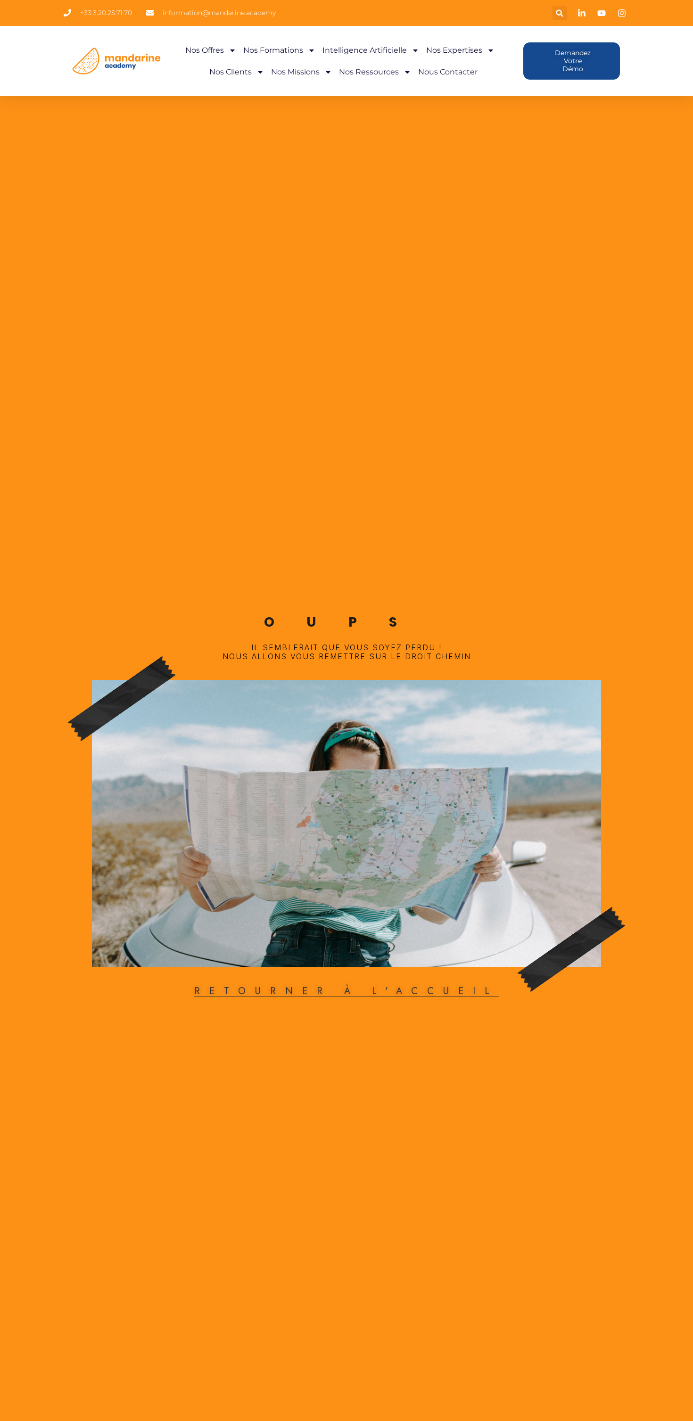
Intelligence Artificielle (364, 50)
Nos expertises (454, 50)
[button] (560, 13)
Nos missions (295, 71)
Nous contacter (448, 71)
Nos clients (230, 71)
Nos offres (204, 50)
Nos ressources (369, 71)
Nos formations (273, 50)
